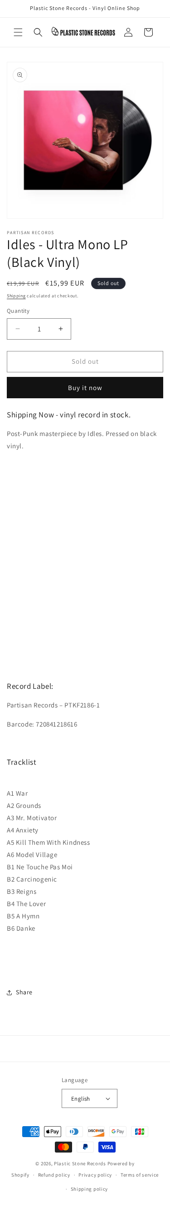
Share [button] (24, 992)
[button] (18, 32)
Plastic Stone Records (80, 1163)
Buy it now (85, 387)
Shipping (16, 296)
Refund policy (54, 1175)
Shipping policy (89, 1189)
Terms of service (140, 1175)
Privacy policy (95, 1175)
